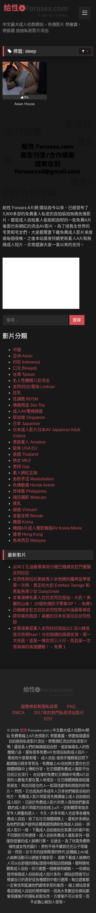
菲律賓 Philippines (30, 491)
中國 (17, 350)
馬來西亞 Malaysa (29, 540)
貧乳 (17, 503)
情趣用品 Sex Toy (29, 405)
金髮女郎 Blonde (28, 516)
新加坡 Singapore (29, 417)
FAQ (71, 706)
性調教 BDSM (25, 399)
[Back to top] (80, 898)
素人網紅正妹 (25, 473)
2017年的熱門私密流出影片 (59, 713)
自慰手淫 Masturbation (33, 479)
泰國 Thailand (25, 454)
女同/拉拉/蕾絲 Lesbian (34, 386)
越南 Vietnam (25, 510)
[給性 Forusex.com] (39, 11)
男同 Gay (21, 466)
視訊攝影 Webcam (29, 497)
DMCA (18, 713)
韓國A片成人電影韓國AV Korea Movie (47, 528)
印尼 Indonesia (26, 362)
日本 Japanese (26, 423)
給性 (23, 730)
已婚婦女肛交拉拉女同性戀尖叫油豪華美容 (52, 610)
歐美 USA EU (25, 448)
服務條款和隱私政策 (39, 706)
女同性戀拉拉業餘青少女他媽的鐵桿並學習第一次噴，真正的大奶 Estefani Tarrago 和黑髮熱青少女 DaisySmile (52, 585)
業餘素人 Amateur (29, 442)
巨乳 (17, 393)
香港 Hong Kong (28, 534)
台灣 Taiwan (24, 374)
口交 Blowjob (25, 368)
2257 (48, 719)
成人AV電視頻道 (28, 411)
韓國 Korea (23, 522)
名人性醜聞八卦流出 (31, 380)
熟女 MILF (22, 460)
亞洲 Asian (23, 356)
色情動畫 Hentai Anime (34, 485)
